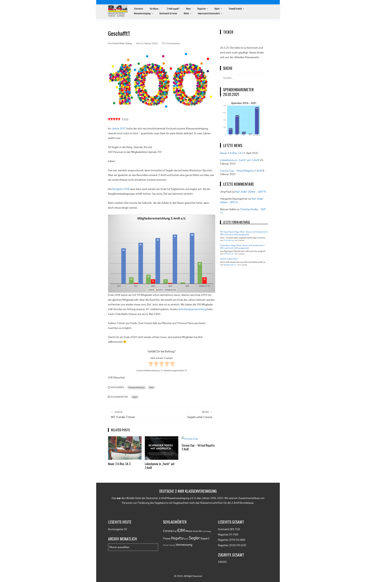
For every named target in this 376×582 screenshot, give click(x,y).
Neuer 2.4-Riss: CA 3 (119, 464)
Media (186, 13)
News (188, 8)
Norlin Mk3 (197, 531)
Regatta (177, 538)
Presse (167, 538)
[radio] (150, 364)
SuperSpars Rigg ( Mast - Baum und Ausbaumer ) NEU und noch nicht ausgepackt (242, 246)
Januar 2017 (118, 128)
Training (172, 545)
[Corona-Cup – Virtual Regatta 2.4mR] (190, 438)
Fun (175, 531)
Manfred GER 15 (230, 265)
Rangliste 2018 (120, 189)
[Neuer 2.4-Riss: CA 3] (125, 447)
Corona (167, 531)
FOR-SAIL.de (228, 240)
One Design (207, 531)
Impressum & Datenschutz (209, 13)
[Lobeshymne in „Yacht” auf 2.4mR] (161, 447)
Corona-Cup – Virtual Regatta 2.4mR (198, 447)
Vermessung (184, 545)
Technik (166, 545)
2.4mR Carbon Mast (229, 259)
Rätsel (186, 539)
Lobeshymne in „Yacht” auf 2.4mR (159, 466)
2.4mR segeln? (173, 8)
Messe (188, 531)
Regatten (201, 8)
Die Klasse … (155, 8)
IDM (181, 530)
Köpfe (217, 8)
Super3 (204, 538)
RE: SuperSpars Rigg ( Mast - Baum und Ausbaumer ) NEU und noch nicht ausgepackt (244, 233)
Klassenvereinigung (142, 13)
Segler (134, 397)
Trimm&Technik (235, 8)
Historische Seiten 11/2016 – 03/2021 (116, 14)
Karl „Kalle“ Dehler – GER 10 (250, 191)
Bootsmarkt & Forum (168, 13)
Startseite (138, 8)
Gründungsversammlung (192, 309)
